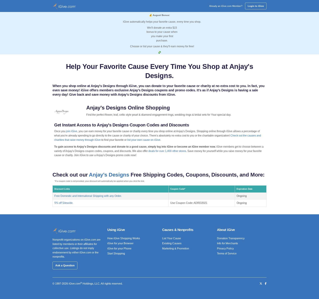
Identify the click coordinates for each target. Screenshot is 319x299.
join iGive (71, 131)
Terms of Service (227, 253)
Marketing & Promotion (175, 248)
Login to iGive (256, 6)
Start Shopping (116, 253)
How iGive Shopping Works (123, 238)
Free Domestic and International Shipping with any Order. (88, 196)
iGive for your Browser (120, 243)
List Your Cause (171, 238)
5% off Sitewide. (63, 202)
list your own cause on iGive (143, 139)
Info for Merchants (227, 243)
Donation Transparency (231, 238)
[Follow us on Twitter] (261, 283)
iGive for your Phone (119, 248)
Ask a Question (65, 265)
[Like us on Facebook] (265, 283)
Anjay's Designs (109, 175)
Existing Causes (171, 243)
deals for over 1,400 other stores (167, 151)
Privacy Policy (225, 248)
